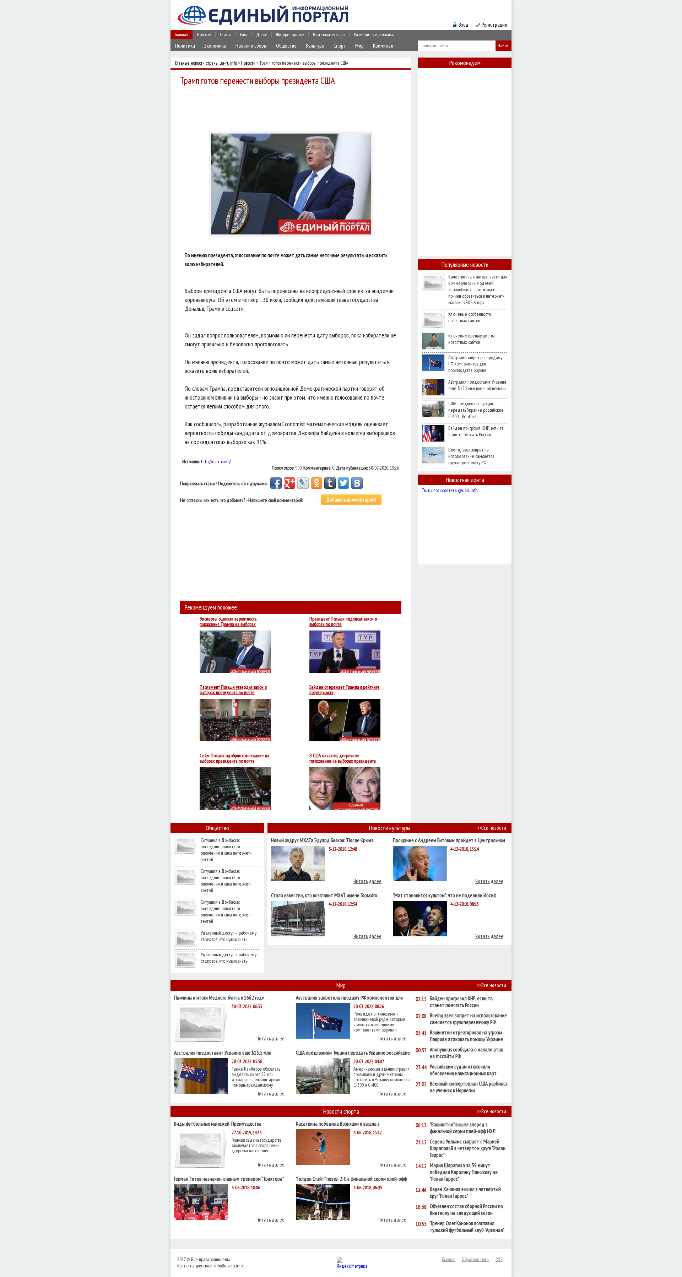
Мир (359, 45)
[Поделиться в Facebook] (276, 483)
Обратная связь (475, 1259)
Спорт (340, 45)
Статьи (226, 34)
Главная (181, 34)
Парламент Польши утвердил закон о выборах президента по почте (233, 690)
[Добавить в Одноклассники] (316, 483)
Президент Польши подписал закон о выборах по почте (343, 621)
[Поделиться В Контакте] (357, 483)
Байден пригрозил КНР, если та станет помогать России (476, 431)
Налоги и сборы (251, 45)
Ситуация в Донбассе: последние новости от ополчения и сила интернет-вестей (226, 849)
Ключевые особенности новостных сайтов (469, 317)
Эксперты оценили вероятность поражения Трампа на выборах (228, 621)
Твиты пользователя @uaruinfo (449, 490)
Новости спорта (341, 1111)
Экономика (215, 45)
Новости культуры (389, 828)
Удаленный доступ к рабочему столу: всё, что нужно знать (228, 936)
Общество (286, 45)
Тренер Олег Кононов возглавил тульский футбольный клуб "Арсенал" (467, 1226)
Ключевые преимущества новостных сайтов (471, 338)
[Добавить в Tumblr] (330, 483)
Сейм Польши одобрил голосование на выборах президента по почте (234, 758)
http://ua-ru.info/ (216, 461)
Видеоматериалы (329, 34)
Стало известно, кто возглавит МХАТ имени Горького (324, 895)
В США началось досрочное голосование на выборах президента (342, 758)
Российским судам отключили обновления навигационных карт (463, 1070)
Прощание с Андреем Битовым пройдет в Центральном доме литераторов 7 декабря (449, 840)
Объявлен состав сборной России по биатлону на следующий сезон (466, 1209)
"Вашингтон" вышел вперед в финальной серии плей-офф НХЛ (463, 1128)
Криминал (383, 45)
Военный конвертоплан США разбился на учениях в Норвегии (469, 1087)
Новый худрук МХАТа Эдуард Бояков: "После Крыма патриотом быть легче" (322, 840)
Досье (261, 34)
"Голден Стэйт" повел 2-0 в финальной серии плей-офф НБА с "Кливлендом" (351, 1178)
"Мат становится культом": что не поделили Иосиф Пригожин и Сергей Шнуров (444, 895)
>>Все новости (491, 827)
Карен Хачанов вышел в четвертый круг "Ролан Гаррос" (465, 1192)
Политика (185, 45)
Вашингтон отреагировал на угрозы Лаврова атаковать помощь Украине (466, 1036)
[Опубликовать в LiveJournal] (303, 483)
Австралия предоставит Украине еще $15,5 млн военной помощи (477, 385)
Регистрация (494, 24)
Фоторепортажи (290, 34)
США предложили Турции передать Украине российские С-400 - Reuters (476, 410)
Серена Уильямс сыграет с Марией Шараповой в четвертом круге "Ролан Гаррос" (467, 1148)
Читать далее (367, 881)
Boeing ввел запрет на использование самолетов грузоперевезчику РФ (471, 456)
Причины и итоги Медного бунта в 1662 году (219, 997)
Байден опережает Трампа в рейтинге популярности (344, 690)
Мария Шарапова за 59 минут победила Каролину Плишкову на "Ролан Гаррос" (464, 1172)
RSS (499, 1259)
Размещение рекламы (374, 34)
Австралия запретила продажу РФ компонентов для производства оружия (475, 363)
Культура (315, 45)
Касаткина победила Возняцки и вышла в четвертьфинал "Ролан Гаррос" (338, 1123)
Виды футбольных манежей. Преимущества (217, 1123)
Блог (244, 34)
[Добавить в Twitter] (343, 483)
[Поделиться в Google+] (289, 483)
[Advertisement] (292, 107)
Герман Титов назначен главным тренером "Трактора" (229, 1178)
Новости (204, 34)
